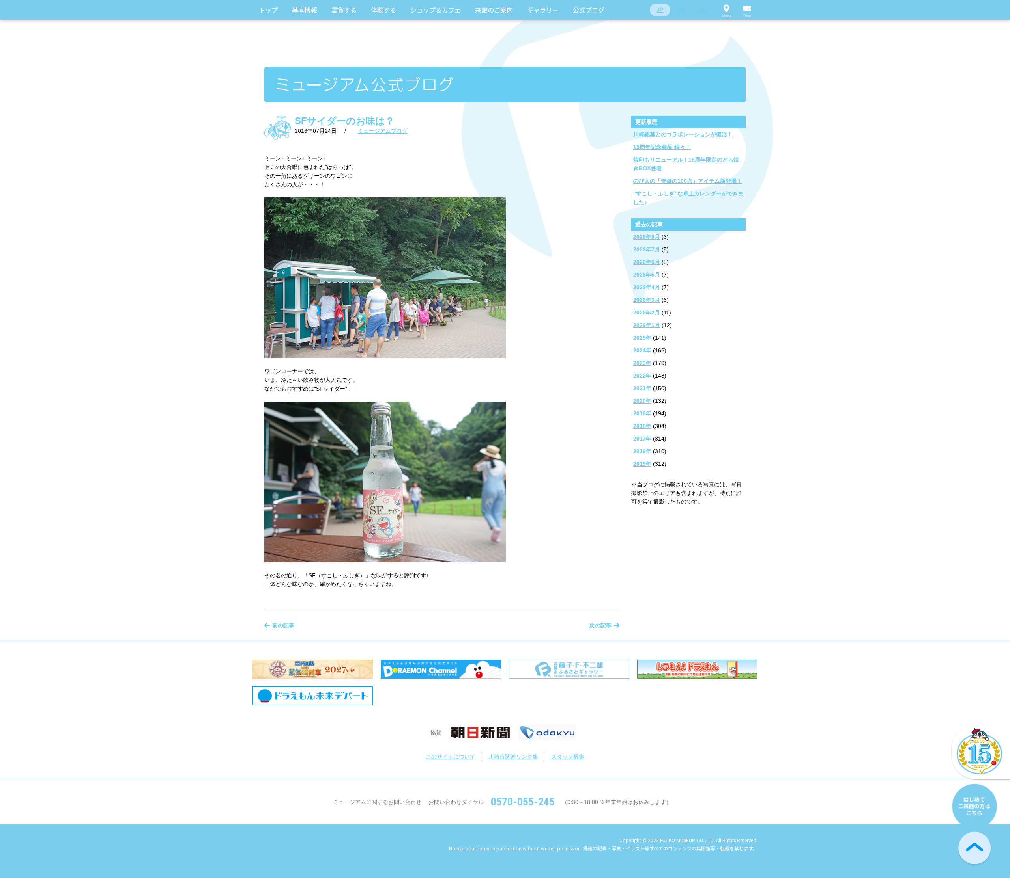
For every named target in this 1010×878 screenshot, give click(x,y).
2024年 (642, 350)
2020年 (642, 401)
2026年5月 (646, 275)
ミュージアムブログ (383, 131)
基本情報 (304, 10)
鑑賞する (344, 10)
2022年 (642, 375)
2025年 (642, 338)
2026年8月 (646, 237)
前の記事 (283, 625)
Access (726, 10)
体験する (383, 10)
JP (660, 10)
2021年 (642, 388)
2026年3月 (646, 300)
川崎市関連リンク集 (513, 756)
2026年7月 (646, 249)
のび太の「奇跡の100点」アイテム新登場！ (687, 181)
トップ (268, 10)
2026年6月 (646, 262)
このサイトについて (450, 756)
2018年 (642, 426)
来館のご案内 (494, 10)
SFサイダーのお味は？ (345, 120)
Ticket (748, 10)
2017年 (642, 438)
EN (681, 10)
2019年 (642, 413)
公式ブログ (588, 10)
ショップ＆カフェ (435, 10)
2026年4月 (646, 287)
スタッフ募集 (567, 756)
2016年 (642, 451)
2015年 (642, 464)
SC (703, 10)
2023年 (642, 363)
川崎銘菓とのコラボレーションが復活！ (683, 134)
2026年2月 (646, 312)
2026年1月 (646, 325)
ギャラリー (543, 10)
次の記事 (600, 625)
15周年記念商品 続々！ (662, 147)
